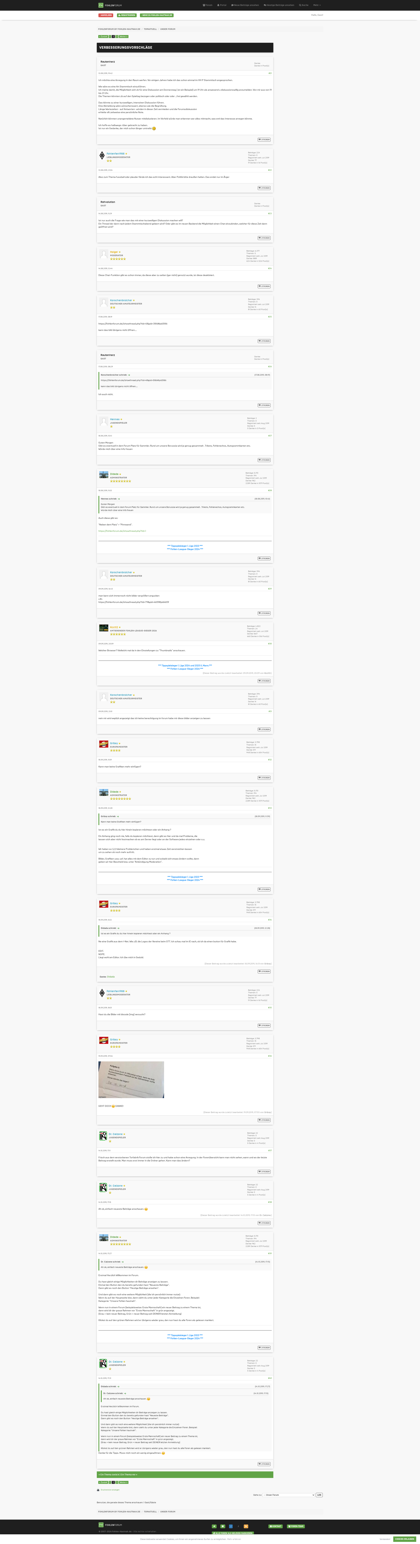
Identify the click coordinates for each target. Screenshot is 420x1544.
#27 (270, 436)
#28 (270, 490)
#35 (270, 1008)
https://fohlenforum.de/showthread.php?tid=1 (122, 531)
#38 (270, 1202)
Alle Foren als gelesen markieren (233, 1533)
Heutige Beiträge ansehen (280, 5)
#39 (270, 1253)
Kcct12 (267, 673)
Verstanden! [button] (385, 1539)
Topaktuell (150, 29)
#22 (270, 170)
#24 (270, 268)
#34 (270, 920)
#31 (270, 711)
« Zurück (103, 37)
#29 (270, 589)
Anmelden (106, 15)
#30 (270, 644)
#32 (270, 760)
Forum (208, 5)
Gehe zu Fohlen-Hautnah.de (157, 15)
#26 (270, 367)
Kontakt (276, 1526)
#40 (270, 1378)
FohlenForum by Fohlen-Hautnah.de (119, 29)
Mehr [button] (316, 5)
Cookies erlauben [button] (404, 1539)
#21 (270, 73)
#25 (270, 317)
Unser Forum (167, 29)
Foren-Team (297, 1526)
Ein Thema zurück (109, 1475)
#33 (270, 808)
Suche (304, 5)
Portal (223, 5)
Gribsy (267, 963)
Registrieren (128, 15)
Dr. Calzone (265, 1215)
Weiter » (123, 37)
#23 (270, 214)
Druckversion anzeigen (110, 1490)
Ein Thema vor (128, 1475)
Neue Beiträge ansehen (246, 5)
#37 (270, 1151)
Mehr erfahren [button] (234, 1539)
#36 (270, 1056)
